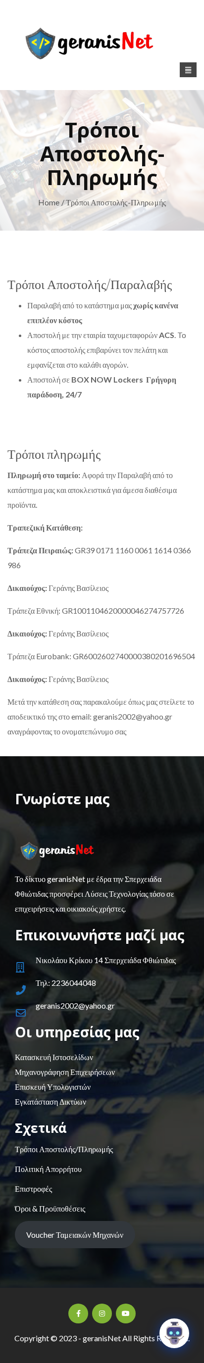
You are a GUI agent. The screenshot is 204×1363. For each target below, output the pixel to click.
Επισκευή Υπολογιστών (53, 1086)
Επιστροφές (33, 1188)
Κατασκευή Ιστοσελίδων (54, 1057)
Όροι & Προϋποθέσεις (50, 1208)
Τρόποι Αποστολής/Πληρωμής (64, 1149)
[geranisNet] (102, 46)
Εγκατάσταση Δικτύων (50, 1101)
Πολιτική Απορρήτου (48, 1168)
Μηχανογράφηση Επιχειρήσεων (65, 1071)
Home (49, 202)
